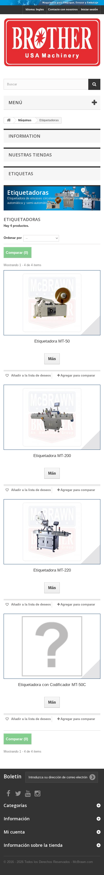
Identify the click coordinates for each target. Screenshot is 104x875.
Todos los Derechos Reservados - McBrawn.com (58, 862)
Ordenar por (13, 238)
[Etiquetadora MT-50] (52, 303)
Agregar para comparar (77, 375)
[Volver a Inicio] (8, 120)
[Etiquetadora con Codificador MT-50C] (52, 646)
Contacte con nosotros (63, 9)
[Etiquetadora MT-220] (52, 532)
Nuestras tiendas (30, 155)
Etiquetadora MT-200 (52, 455)
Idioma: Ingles (35, 9)
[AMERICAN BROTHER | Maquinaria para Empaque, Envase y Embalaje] (52, 42)
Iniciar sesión (89, 9)
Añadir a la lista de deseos (30, 375)
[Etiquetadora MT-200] (52, 417)
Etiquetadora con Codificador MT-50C (52, 684)
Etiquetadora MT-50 (52, 341)
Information (24, 136)
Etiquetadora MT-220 (52, 570)
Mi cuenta (14, 832)
